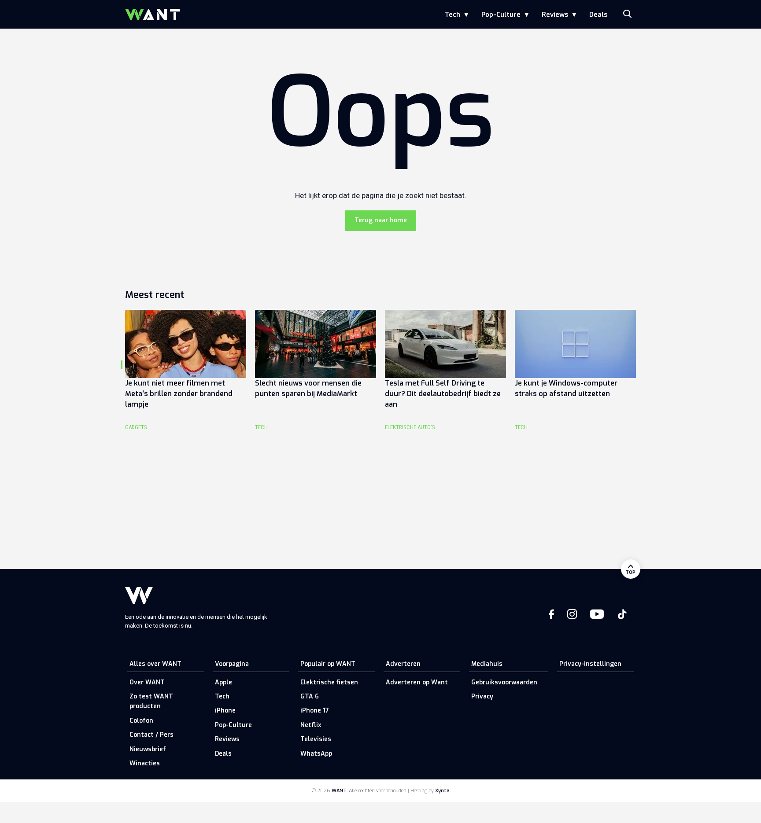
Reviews (555, 14)
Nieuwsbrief (147, 749)
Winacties (144, 763)
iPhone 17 (314, 710)
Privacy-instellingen (590, 664)
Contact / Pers (151, 735)
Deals (598, 14)
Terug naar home (381, 220)
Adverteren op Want (417, 682)
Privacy (482, 696)
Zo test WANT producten (151, 701)
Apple (223, 682)
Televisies (315, 739)
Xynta (442, 790)
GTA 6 (309, 696)
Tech (452, 14)
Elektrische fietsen (329, 682)
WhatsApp (316, 754)
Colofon (141, 720)
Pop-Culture (501, 14)
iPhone (225, 710)
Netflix (310, 725)
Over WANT (147, 682)
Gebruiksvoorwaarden (504, 682)
